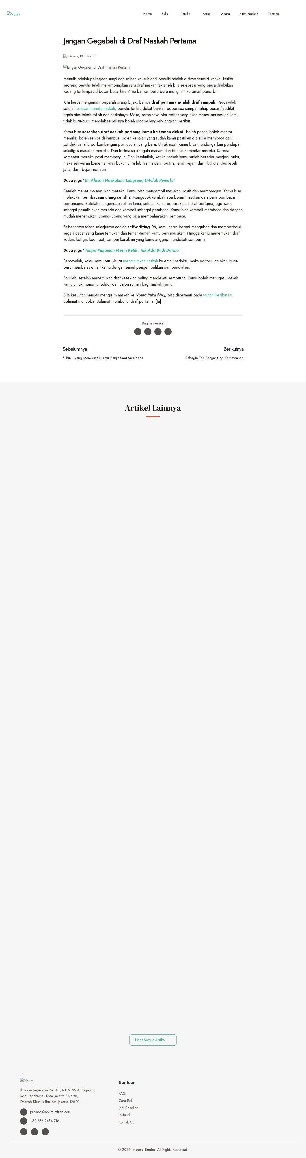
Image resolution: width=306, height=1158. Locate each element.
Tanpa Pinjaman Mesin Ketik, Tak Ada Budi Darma (132, 250)
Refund (124, 1115)
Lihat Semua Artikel (151, 1040)
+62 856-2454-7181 (45, 1120)
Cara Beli (126, 1100)
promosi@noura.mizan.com (50, 1111)
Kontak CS (126, 1122)
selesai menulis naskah (96, 108)
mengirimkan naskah (140, 261)
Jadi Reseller (128, 1107)
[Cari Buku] (293, 13)
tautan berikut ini (217, 295)
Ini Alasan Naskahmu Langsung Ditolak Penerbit (130, 180)
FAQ (122, 1093)
